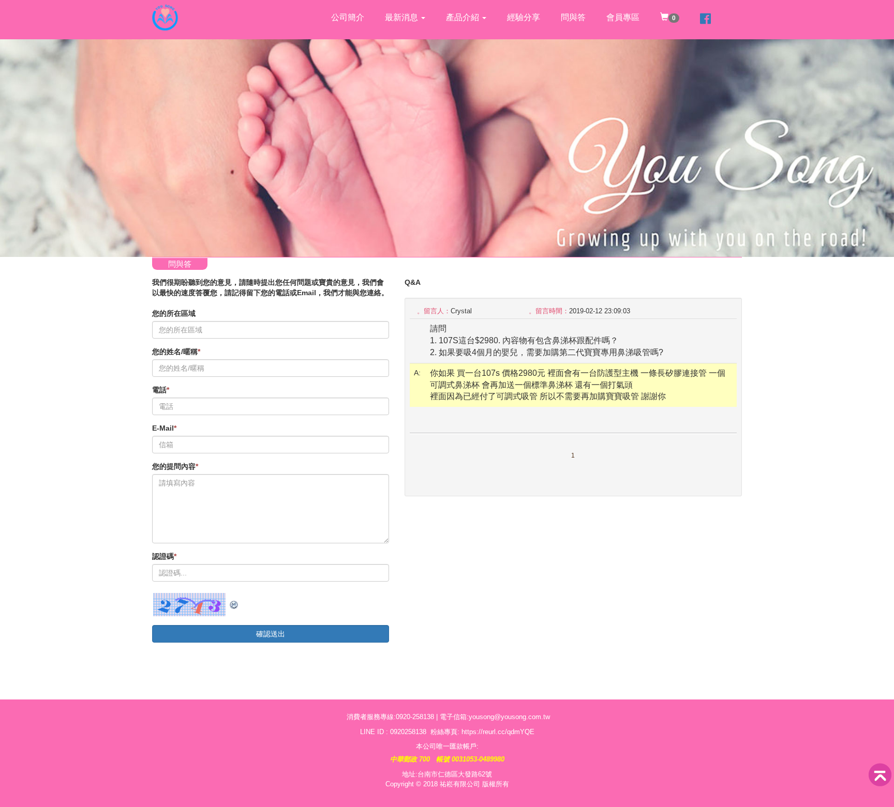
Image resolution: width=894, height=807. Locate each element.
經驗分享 (523, 17)
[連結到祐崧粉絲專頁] (705, 19)
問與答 (573, 17)
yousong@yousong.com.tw (509, 717)
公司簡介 (347, 17)
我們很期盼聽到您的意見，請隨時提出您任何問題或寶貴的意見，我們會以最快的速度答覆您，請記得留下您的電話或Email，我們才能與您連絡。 (270, 287)
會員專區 (622, 17)
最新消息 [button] (402, 17)
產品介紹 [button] (463, 17)
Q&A (413, 282)
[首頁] (165, 13)
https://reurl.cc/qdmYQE (497, 732)
